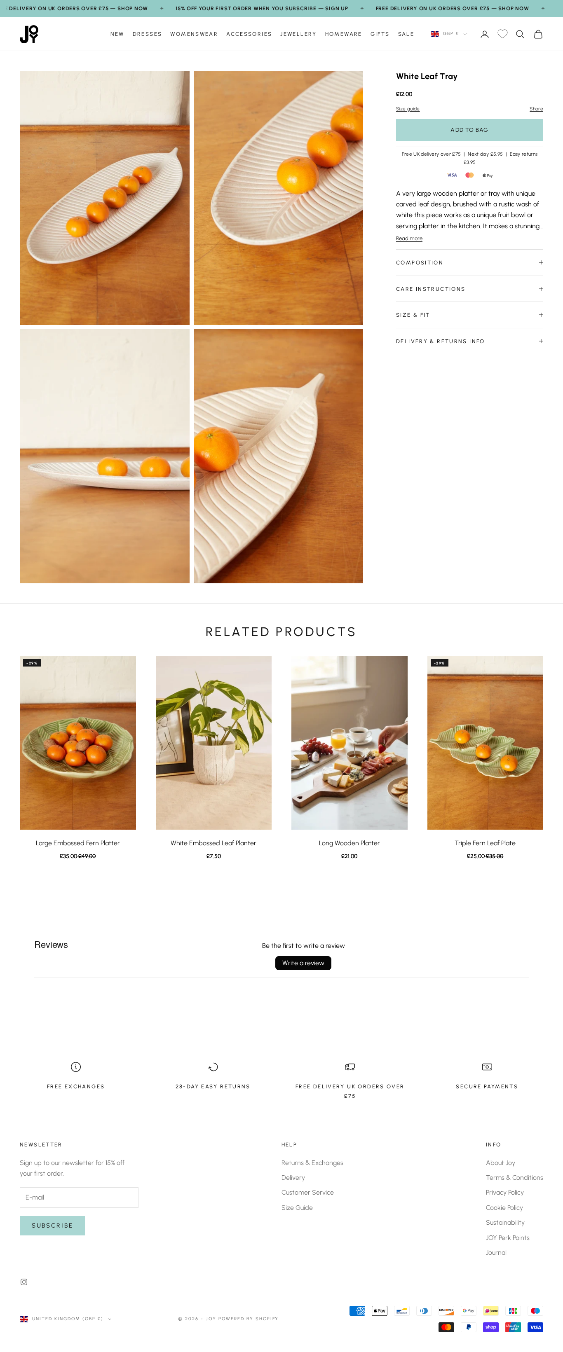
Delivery (293, 1177)
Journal (496, 1252)
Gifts (380, 33)
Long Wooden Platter (349, 843)
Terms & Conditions (514, 1177)
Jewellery (298, 33)
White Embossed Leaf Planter (213, 843)
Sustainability (505, 1222)
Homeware (343, 33)
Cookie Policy (504, 1208)
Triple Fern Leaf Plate (485, 843)
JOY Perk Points (508, 1238)
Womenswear (194, 33)
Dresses (147, 33)
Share (536, 109)
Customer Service (308, 1192)
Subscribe (52, 1225)
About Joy (500, 1163)
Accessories (249, 33)
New (117, 33)
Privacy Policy (505, 1192)
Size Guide (297, 1208)
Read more (409, 238)
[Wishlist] (502, 34)
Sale (406, 33)
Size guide (408, 109)
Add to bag (469, 129)
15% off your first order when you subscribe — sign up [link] (262, 8)
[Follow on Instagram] (24, 1282)
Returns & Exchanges (312, 1163)
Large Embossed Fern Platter (78, 843)
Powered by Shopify (248, 1319)
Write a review (303, 963)
